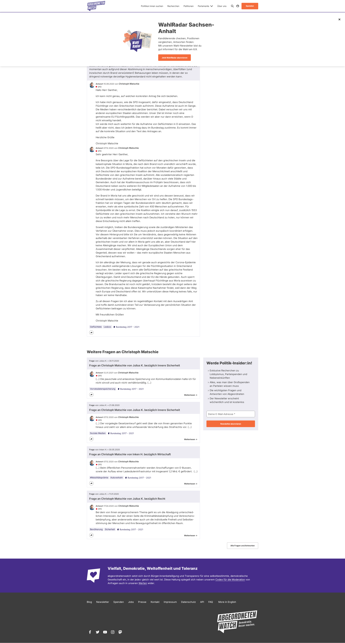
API (202, 602)
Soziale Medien (98, 433)
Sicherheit (110, 529)
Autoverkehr (116, 477)
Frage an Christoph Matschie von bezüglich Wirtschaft (130, 454)
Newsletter (102, 602)
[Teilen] (91, 332)
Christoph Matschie (129, 83)
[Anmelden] (237, 6)
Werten (143, 583)
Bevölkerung (96, 529)
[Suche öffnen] (232, 6)
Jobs (131, 602)
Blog (89, 602)
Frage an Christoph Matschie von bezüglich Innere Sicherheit (134, 365)
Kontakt (155, 602)
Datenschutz (188, 602)
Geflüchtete (96, 326)
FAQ (210, 602)
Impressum (170, 602)
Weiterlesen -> (190, 395)
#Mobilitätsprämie (99, 477)
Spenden (118, 602)
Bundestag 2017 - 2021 (127, 327)
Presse (142, 602)
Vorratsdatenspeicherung (102, 388)
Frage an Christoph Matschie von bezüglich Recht (127, 498)
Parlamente (203, 6)
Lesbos (107, 326)
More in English (227, 602)
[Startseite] (96, 6)
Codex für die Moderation (230, 579)
